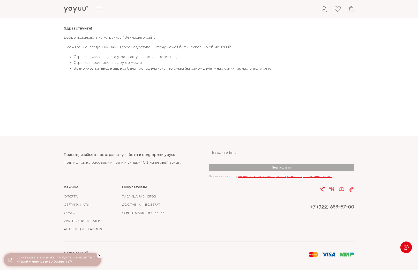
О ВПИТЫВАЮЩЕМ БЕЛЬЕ (143, 213)
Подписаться (281, 167)
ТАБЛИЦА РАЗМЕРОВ (139, 196)
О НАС (69, 213)
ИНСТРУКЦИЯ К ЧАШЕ (82, 221)
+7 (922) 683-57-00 (332, 206)
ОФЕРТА (71, 196)
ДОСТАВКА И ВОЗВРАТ (141, 204)
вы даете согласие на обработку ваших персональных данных (285, 176)
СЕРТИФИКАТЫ (77, 204)
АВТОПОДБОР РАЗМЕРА (83, 229)
